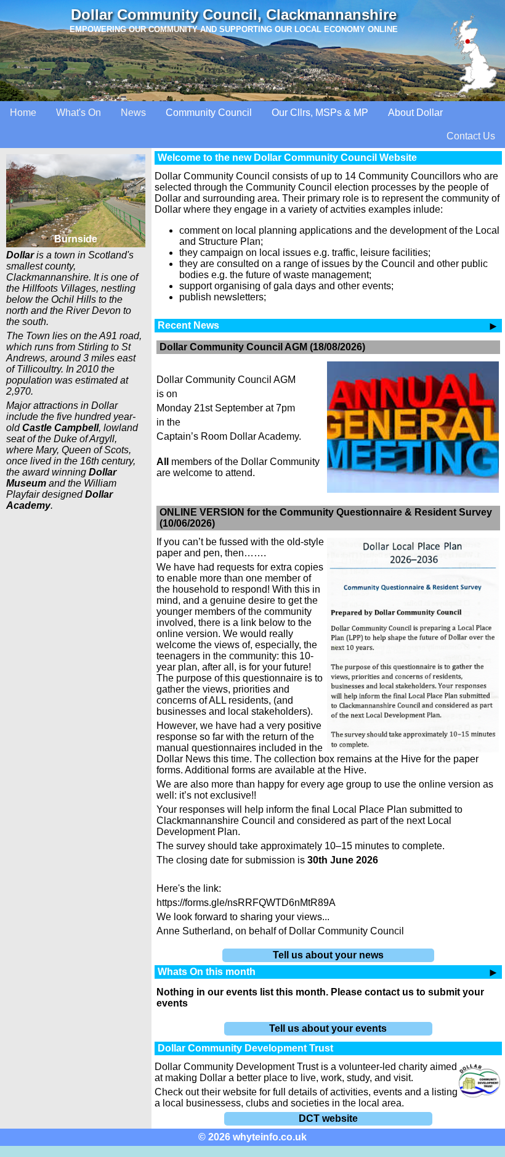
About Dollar (415, 112)
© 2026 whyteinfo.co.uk (252, 1137)
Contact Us (470, 136)
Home (23, 112)
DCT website (328, 1118)
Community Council (209, 112)
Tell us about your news (328, 955)
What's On (78, 112)
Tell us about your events (328, 1028)
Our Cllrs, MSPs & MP (320, 112)
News (133, 112)
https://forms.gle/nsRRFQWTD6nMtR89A (246, 902)
